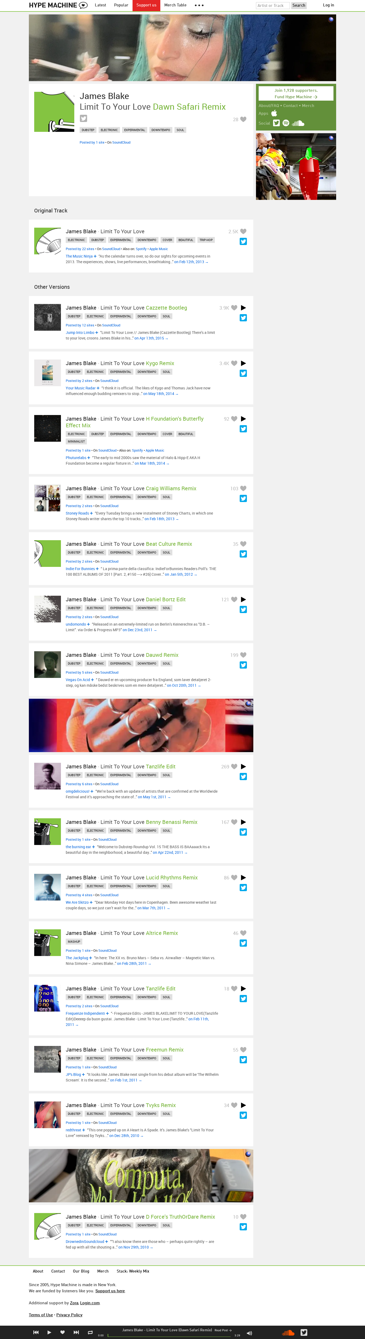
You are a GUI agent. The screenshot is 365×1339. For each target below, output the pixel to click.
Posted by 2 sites (79, 380)
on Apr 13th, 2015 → (151, 338)
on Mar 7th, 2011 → (153, 907)
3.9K (224, 307)
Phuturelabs (76, 457)
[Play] (243, 308)
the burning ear (78, 846)
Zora (74, 1302)
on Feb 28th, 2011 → (134, 963)
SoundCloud (121, 142)
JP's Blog (73, 1074)
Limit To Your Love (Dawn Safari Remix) (179, 1330)
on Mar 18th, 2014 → (152, 463)
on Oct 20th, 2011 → (184, 685)
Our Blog (81, 1272)
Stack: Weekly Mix (133, 1272)
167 (225, 822)
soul (180, 130)
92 (226, 418)
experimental (134, 130)
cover (167, 240)
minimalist (76, 441)
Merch (308, 106)
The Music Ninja (79, 256)
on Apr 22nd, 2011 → (170, 852)
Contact (290, 106)
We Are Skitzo (77, 902)
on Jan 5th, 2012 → (181, 574)
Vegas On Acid (78, 679)
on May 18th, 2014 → (161, 393)
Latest (100, 5)
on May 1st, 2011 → (154, 796)
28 (235, 119)
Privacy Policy (69, 1314)
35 (235, 544)
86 (226, 877)
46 (235, 933)
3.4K (224, 363)
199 (234, 655)
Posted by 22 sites (80, 248)
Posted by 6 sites (79, 783)
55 (235, 1049)
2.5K (233, 231)
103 (234, 488)
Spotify (141, 248)
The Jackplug (77, 957)
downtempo (161, 130)
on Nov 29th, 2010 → (135, 1247)
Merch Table (175, 5)
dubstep (88, 130)
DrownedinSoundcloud (85, 1241)
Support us (146, 5)
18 (226, 988)
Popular (121, 5)
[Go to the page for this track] (54, 112)
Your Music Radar (81, 387)
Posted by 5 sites (79, 672)
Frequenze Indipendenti (85, 1013)
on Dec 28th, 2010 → (126, 1135)
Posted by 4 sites (79, 894)
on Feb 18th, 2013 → (162, 518)
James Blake (132, 1330)
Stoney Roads (77, 513)
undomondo (76, 624)
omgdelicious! (78, 791)
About (38, 1272)
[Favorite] (243, 119)
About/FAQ (269, 106)
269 (225, 766)
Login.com (90, 1302)
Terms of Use (41, 1314)
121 (225, 599)
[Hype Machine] (60, 5)
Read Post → (223, 1330)
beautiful (185, 240)
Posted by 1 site (92, 142)
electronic (109, 130)
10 (235, 1216)
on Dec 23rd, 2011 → (140, 629)
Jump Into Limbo (80, 332)
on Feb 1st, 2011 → (126, 1080)
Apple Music (158, 248)
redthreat (73, 1129)
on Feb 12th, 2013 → (191, 261)
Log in (328, 5)
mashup (74, 941)
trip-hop (206, 240)
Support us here (110, 1290)
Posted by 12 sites (80, 325)
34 (226, 1105)
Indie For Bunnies (80, 568)
